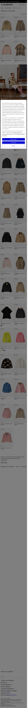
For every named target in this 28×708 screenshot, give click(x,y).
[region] (13, 124)
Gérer (13, 146)
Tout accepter (13, 139)
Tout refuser (13, 142)
